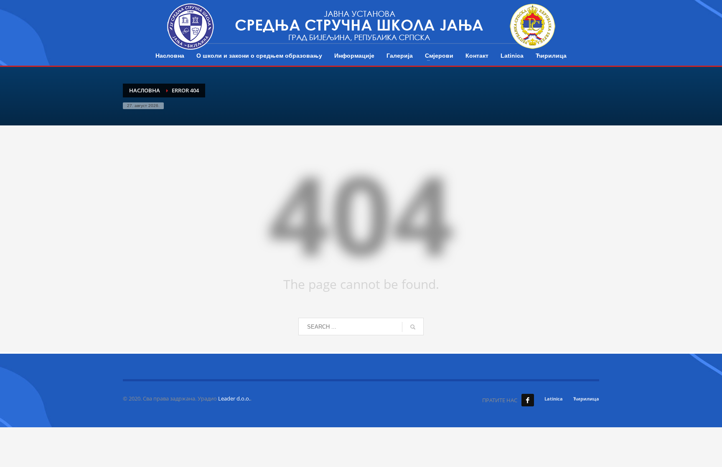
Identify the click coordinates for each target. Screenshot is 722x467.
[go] (413, 327)
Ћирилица (586, 399)
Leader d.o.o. (234, 398)
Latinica (553, 399)
